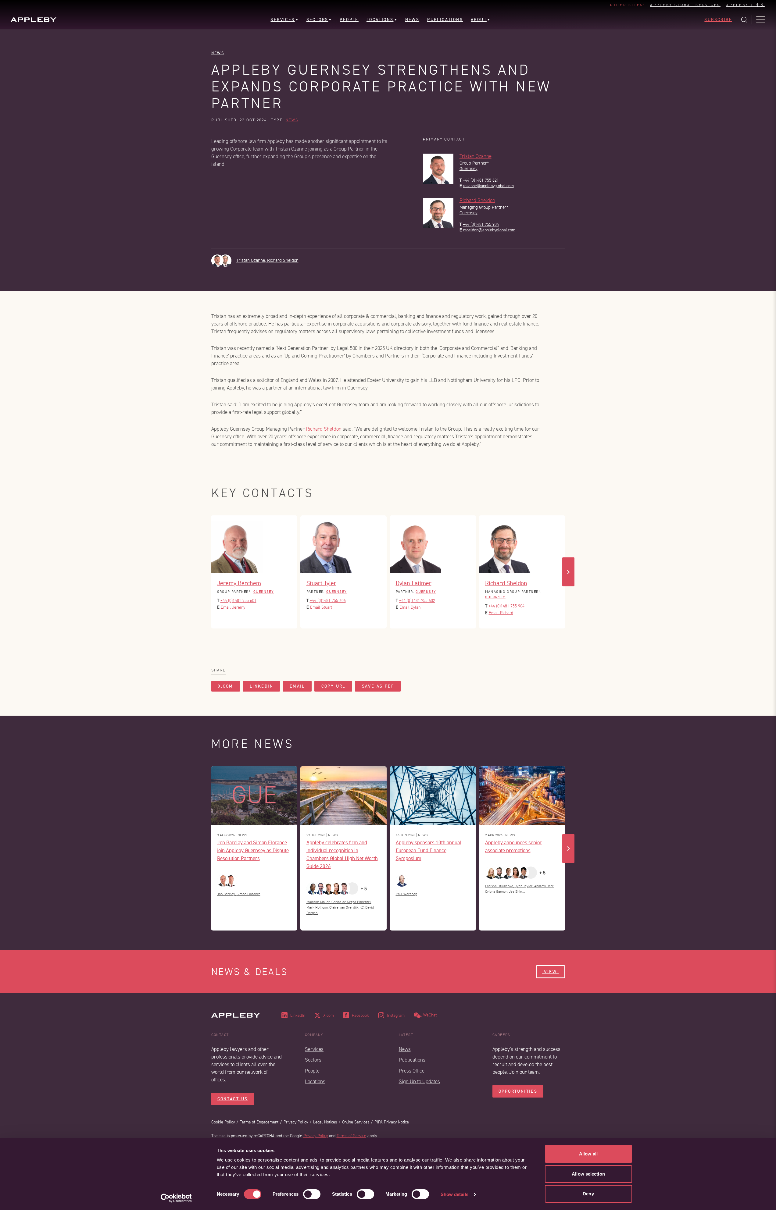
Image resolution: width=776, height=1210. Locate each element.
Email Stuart (321, 607)
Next (568, 571)
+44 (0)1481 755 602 (417, 600)
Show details (454, 1194)
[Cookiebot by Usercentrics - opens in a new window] (176, 1198)
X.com (225, 686)
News (217, 53)
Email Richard (501, 612)
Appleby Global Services (685, 5)
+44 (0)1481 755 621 (481, 180)
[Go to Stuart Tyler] (343, 544)
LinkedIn (261, 686)
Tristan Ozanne (476, 156)
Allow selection (588, 1173)
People (312, 1071)
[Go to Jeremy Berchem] (254, 544)
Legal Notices (325, 1122)
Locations (315, 1081)
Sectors (313, 1060)
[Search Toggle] (744, 20)
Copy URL (333, 686)
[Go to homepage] (33, 19)
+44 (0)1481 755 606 (328, 600)
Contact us (232, 1098)
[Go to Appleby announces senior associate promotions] (522, 795)
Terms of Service (351, 1135)
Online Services (355, 1122)
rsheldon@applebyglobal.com (489, 230)
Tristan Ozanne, (251, 260)
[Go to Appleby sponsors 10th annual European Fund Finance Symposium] (433, 795)
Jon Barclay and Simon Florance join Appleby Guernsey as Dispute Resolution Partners (253, 850)
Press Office (411, 1071)
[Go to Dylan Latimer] (433, 544)
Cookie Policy (223, 1122)
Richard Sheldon (477, 200)
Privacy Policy (296, 1122)
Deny (588, 1193)
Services (314, 1049)
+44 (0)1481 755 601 (238, 600)
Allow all (588, 1153)
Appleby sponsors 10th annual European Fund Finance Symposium (428, 850)
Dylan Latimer (413, 583)
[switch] (311, 1194)
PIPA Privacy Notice (391, 1122)
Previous (208, 571)
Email (297, 686)
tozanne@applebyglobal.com (488, 185)
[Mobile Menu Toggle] (760, 19)
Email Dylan (409, 607)
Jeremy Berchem (239, 583)
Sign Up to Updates (419, 1081)
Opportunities (518, 1091)
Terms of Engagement (259, 1122)
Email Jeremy (233, 607)
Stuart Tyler (321, 583)
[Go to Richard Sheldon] (522, 544)
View (550, 971)
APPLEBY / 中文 (745, 5)
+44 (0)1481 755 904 (481, 224)
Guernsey (468, 169)
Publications (412, 1060)
